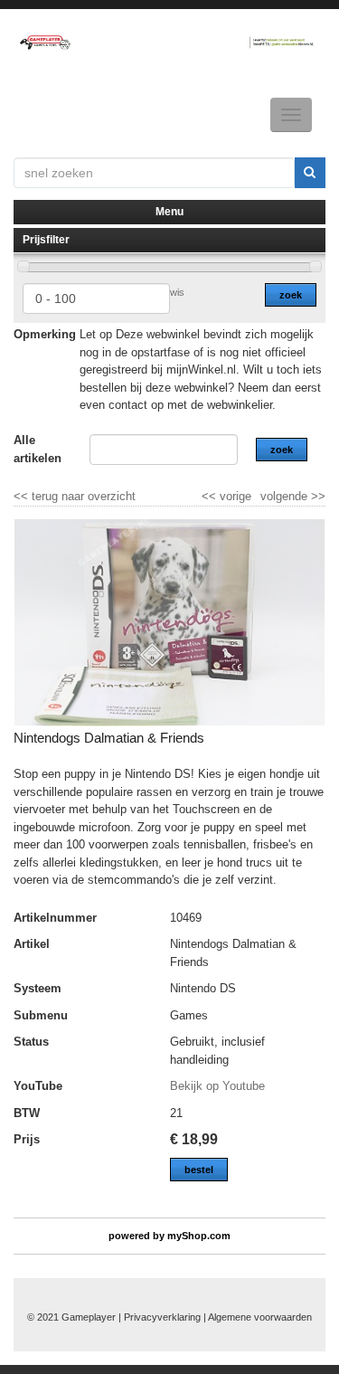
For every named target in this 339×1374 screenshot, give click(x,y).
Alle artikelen (37, 449)
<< (211, 496)
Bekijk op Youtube (217, 1086)
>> (316, 496)
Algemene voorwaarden (260, 1317)
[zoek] (310, 172)
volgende (292, 496)
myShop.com (199, 1235)
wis (177, 292)
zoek (290, 294)
